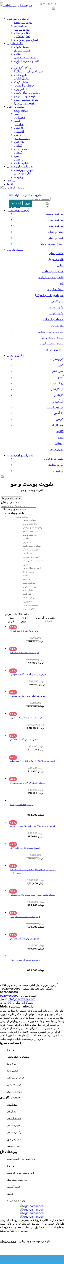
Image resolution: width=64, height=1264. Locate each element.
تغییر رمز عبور (14, 1139)
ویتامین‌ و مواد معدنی (27, 92)
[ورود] (38, 11)
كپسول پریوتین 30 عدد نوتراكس (24, 938)
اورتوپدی (19, 177)
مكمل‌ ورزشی (15, 106)
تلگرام (16, 1002)
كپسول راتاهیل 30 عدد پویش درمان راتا (28, 782)
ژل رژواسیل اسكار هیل (18, 1179)
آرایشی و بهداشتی (18, 18)
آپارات (4, 1002)
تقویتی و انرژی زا (24, 103)
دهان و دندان (22, 32)
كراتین (18, 145)
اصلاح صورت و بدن (26, 39)
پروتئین (18, 159)
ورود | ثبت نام (21, 203)
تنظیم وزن (20, 89)
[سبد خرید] (32, 11)
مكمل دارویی (15, 43)
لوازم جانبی (21, 163)
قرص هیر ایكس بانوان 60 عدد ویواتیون (27, 696)
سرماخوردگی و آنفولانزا (28, 71)
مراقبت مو (20, 25)
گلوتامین (19, 131)
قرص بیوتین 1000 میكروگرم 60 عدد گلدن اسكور (32, 761)
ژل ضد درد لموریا (16, 1200)
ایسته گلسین (13, 1186)
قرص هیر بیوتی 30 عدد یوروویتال (25, 960)
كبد (16, 64)
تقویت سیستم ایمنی (26, 99)
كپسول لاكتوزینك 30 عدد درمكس (25, 916)
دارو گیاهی (20, 75)
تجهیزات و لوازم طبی (20, 166)
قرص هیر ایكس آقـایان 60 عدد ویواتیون (28, 674)
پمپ (16, 156)
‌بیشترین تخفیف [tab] (50, 619)
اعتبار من (11, 1111)
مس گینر (19, 117)
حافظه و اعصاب (24, 85)
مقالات (11, 180)
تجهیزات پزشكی (23, 170)
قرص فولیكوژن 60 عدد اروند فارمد (26, 717)
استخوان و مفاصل (25, 57)
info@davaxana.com (21, 999)
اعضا (10, 184)
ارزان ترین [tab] (24, 619)
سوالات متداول (14, 1091)
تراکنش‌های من (14, 1132)
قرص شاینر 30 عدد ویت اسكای (24, 652)
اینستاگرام (28, 1002)
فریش (10, 1193)
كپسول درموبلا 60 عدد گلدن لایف (25, 848)
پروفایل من (12, 1104)
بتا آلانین (19, 141)
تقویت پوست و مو (25, 96)
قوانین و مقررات (15, 1077)
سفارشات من (14, 1118)
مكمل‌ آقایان (21, 78)
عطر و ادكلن (22, 36)
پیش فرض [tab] (11, 619)
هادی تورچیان (8, 1241)
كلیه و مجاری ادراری (26, 61)
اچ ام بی (19, 124)
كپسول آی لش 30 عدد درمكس (24, 739)
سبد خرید (14, 206)
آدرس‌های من (13, 1125)
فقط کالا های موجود (16, 614)
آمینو (17, 120)
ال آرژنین (19, 134)
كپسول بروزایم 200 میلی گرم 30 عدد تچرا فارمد (32, 826)
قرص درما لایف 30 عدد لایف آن (24, 630)
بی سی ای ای (22, 138)
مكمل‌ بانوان (21, 47)
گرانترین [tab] (39, 617)
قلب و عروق (22, 50)
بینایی (17, 54)
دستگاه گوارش (23, 68)
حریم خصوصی (14, 1084)
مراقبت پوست (23, 22)
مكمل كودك (21, 82)
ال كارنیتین (20, 127)
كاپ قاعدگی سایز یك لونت (20, 1172)
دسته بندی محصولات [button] (13, 509)
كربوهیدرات (21, 110)
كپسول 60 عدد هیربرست (21, 804)
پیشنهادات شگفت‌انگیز (18, 1056)
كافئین (18, 152)
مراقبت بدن (21, 29)
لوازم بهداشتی (22, 173)
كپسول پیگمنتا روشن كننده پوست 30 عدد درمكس (33, 895)
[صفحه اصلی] (25, 11)
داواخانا (10, 1049)
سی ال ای (20, 149)
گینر (16, 113)
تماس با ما (12, 1070)
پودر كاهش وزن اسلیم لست (21, 1158)
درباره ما (11, 1063)
